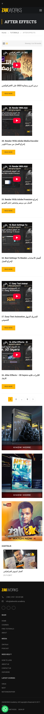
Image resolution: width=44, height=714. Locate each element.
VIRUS (4, 684)
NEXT (4, 688)
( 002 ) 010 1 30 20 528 (14, 597)
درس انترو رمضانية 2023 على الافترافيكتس (20, 85)
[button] (5, 709)
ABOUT (4, 633)
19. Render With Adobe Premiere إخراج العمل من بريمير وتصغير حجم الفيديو (20, 201)
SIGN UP (21, 709)
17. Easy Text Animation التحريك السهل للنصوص (20, 318)
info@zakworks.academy (15, 601)
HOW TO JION (7, 660)
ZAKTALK (5, 644)
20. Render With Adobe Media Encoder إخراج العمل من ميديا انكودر (20, 142)
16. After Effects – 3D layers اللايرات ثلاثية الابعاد (21, 377)
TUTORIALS (14, 33)
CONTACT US (6, 668)
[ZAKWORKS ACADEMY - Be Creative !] (12, 10)
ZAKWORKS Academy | (10, 702)
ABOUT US (5, 664)
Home (4, 33)
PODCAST (5, 648)
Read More (8, 94)
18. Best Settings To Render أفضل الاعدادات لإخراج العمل (21, 260)
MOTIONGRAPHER (8, 692)
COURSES (5, 625)
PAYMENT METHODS (9, 709)
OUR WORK (6, 672)
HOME (4, 621)
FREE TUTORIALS (8, 629)
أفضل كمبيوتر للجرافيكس (12, 571)
